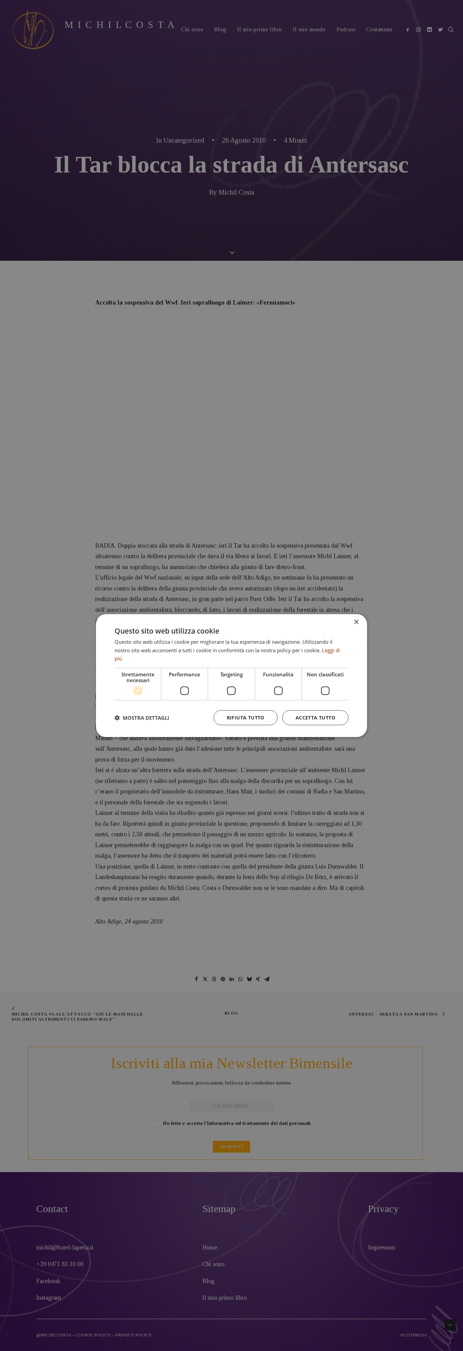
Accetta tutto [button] (315, 717)
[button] (142, 718)
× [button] (356, 621)
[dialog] (231, 675)
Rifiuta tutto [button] (245, 717)
